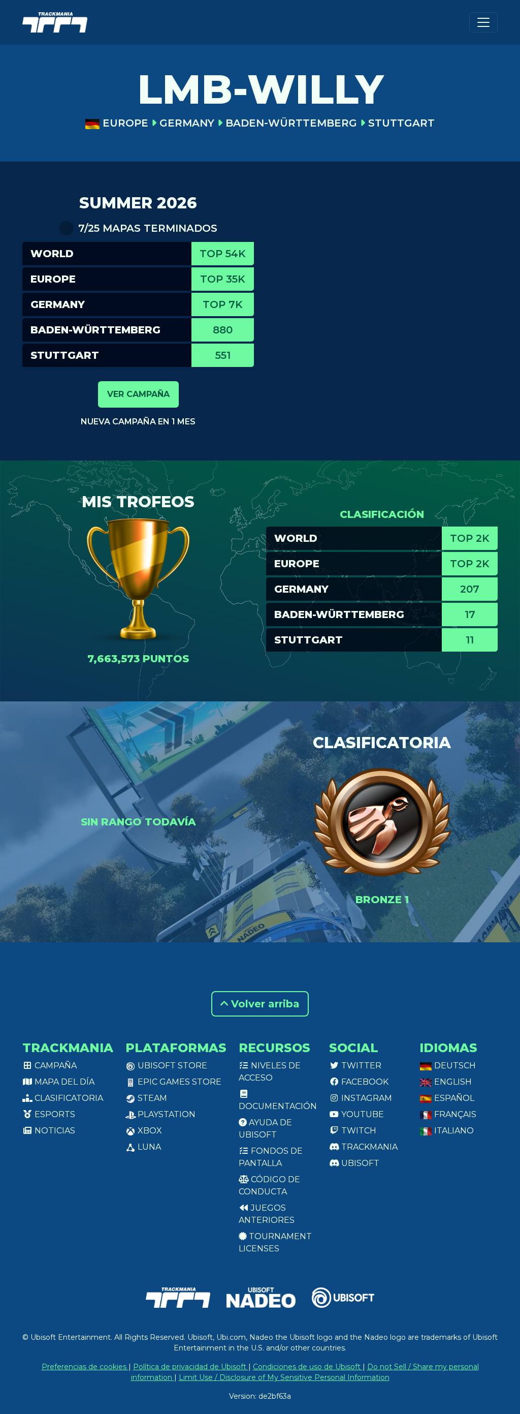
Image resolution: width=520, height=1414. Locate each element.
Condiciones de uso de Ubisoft (308, 1366)
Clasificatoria (67, 1098)
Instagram (365, 1098)
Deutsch (454, 1065)
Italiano (453, 1130)
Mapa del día (63, 1082)
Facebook (363, 1082)
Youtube (361, 1114)
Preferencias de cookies (85, 1366)
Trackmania (368, 1147)
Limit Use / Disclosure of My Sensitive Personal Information (284, 1377)
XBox (149, 1130)
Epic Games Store (178, 1082)
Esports (53, 1114)
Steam (151, 1098)
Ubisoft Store (171, 1065)
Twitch (357, 1130)
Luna (148, 1147)
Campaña (54, 1065)
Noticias (53, 1130)
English (452, 1082)
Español (453, 1098)
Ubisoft (359, 1163)
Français (454, 1114)
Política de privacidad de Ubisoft (190, 1366)
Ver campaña (138, 394)
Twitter (360, 1065)
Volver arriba (264, 1004)
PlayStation (166, 1114)
